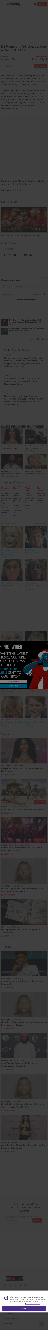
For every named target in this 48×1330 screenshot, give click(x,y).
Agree (24, 1308)
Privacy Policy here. (32, 1304)
